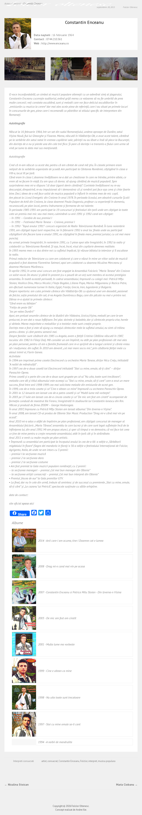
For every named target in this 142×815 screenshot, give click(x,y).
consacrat (53, 761)
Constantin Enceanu (69, 761)
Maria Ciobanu (127, 784)
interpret (92, 761)
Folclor (83, 761)
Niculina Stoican (16, 784)
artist (44, 761)
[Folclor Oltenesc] (59, 4)
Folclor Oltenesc (80, 806)
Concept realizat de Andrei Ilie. (71, 809)
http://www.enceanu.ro (55, 43)
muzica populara (106, 761)
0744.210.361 (54, 39)
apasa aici (28, 503)
